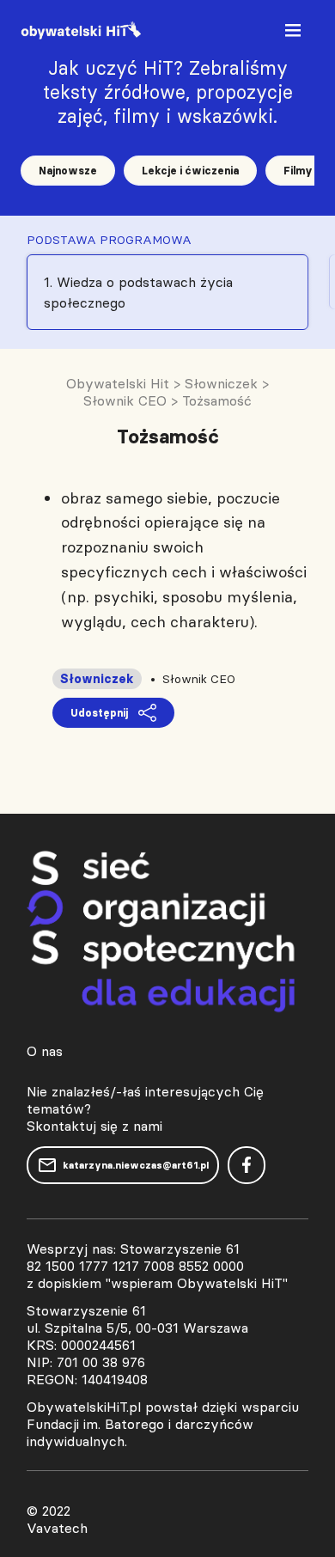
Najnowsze (68, 170)
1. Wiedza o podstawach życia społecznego (138, 292)
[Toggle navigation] (294, 34)
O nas (45, 1050)
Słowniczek (97, 679)
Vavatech (57, 1527)
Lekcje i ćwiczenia (190, 170)
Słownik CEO (198, 679)
